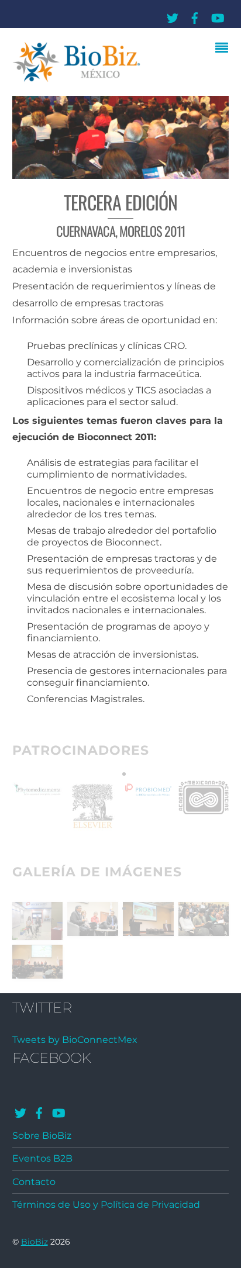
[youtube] (217, 16)
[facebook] (195, 16)
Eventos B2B (42, 1158)
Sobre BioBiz (41, 1135)
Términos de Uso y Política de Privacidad (106, 1204)
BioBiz (34, 1241)
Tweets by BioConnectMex (74, 1039)
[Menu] (224, 49)
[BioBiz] (76, 78)
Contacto (34, 1181)
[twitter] (172, 16)
